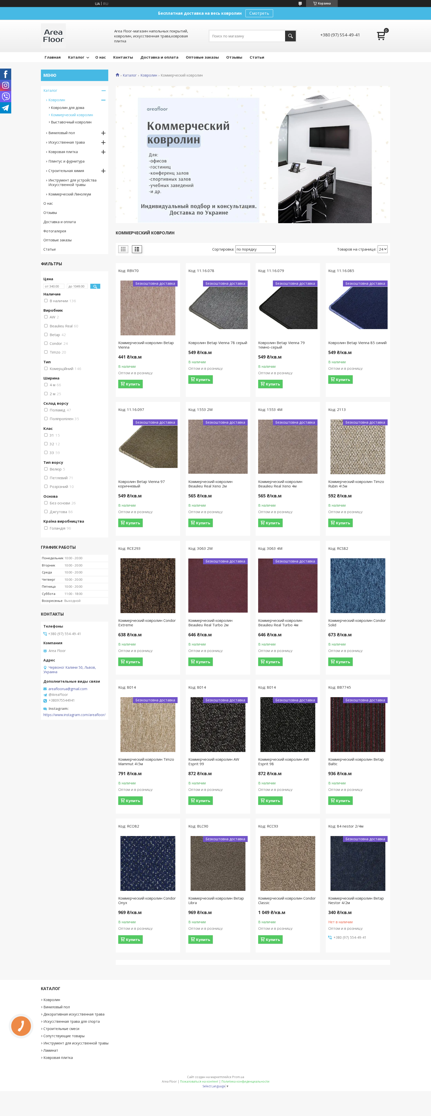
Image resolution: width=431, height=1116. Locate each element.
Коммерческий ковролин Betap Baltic (356, 761)
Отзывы (234, 57)
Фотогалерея (54, 231)
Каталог (76, 57)
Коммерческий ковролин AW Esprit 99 (213, 761)
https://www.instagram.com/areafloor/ (74, 715)
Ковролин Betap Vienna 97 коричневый (141, 483)
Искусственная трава (66, 142)
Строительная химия (66, 170)
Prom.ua (238, 1077)
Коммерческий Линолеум (69, 194)
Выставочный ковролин (71, 122)
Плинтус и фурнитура (66, 161)
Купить (133, 383)
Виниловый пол (61, 132)
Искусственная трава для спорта (71, 1021)
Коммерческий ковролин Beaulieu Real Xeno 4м (280, 483)
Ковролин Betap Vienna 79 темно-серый (281, 344)
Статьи (257, 57)
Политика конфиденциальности (245, 1081)
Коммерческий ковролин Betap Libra (216, 900)
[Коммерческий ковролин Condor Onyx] (148, 863)
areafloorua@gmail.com (67, 689)
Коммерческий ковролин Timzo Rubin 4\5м (356, 483)
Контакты (123, 57)
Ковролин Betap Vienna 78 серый (217, 342)
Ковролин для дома (67, 107)
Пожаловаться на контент (199, 1081)
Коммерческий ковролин (72, 114)
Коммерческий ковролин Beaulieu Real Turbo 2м (210, 622)
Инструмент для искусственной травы (75, 1043)
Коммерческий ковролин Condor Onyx (147, 900)
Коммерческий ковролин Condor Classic (287, 900)
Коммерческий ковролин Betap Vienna (146, 344)
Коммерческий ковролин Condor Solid (357, 622)
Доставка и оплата (159, 57)
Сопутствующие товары (64, 1035)
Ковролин (148, 75)
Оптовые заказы (202, 57)
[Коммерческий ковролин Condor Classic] (288, 863)
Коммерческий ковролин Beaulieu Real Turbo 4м (280, 622)
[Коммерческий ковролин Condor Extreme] (148, 585)
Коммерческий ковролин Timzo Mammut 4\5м (146, 761)
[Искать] (290, 36)
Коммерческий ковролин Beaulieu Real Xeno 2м (210, 483)
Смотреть (259, 13)
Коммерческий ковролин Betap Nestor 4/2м (356, 900)
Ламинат (50, 1050)
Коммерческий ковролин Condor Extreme (147, 622)
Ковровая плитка (63, 151)
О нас (100, 57)
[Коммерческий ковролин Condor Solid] (358, 585)
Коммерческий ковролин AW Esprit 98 (283, 761)
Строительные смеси (61, 1028)
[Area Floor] (53, 35)
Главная (53, 57)
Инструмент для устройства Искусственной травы (72, 182)
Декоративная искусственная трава (74, 1014)
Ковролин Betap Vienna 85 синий (357, 342)
